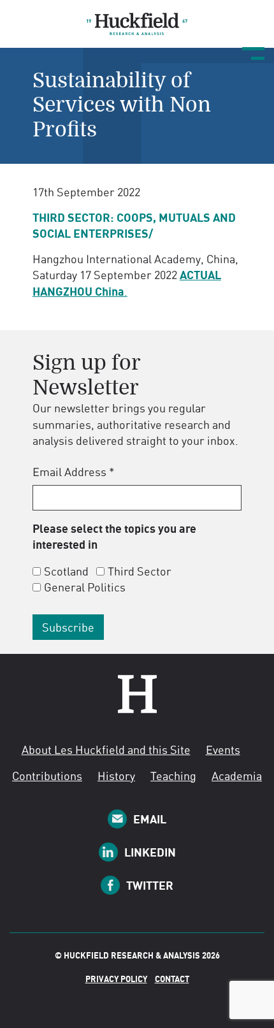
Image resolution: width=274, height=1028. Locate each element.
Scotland (66, 571)
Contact (172, 979)
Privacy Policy (116, 979)
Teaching (173, 776)
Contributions (47, 776)
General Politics (85, 587)
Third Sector (139, 571)
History (116, 776)
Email (149, 819)
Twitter (149, 885)
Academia (237, 776)
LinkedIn (150, 852)
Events (223, 749)
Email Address (73, 472)
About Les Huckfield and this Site (106, 749)
